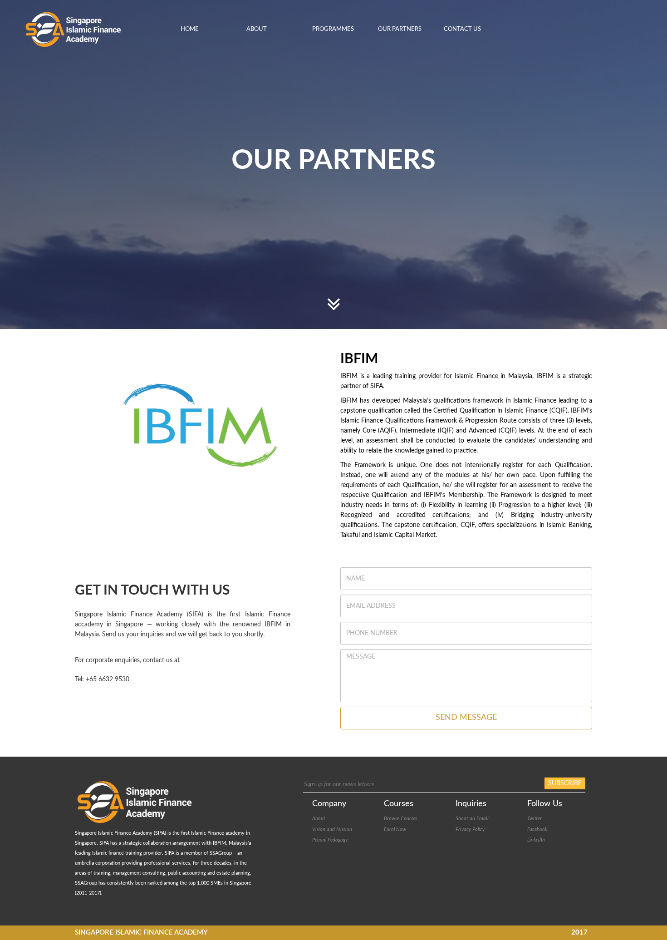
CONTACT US (462, 29)
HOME (190, 29)
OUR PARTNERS (400, 29)
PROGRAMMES (333, 29)
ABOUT (256, 29)
